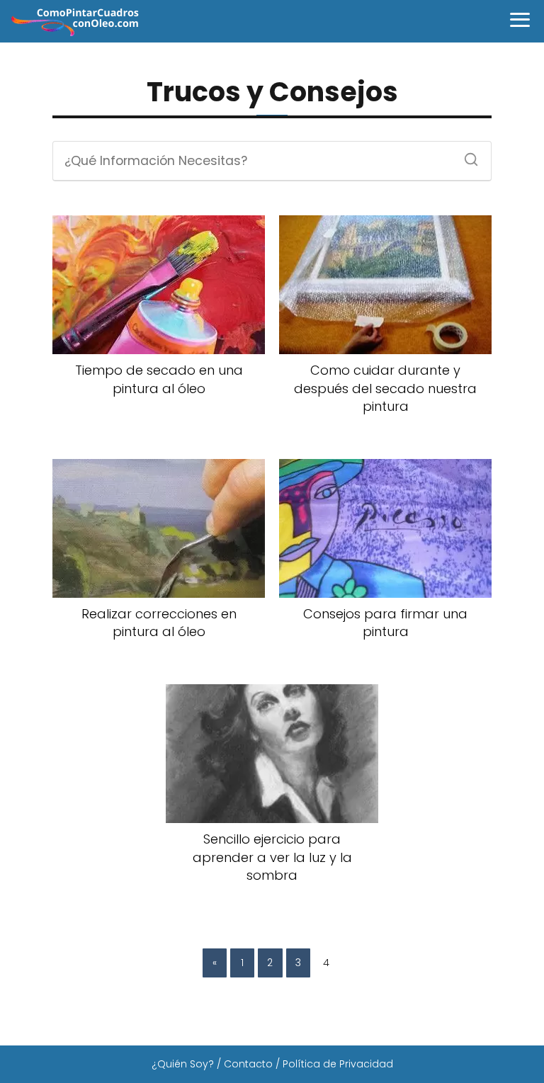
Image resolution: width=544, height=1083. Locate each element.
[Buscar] (466, 155)
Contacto (248, 1064)
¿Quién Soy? (183, 1064)
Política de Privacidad (338, 1064)
